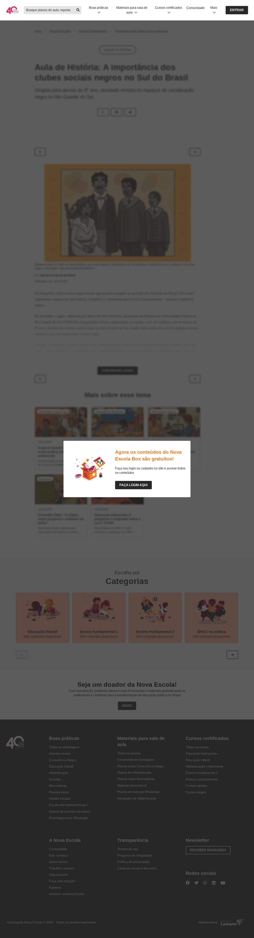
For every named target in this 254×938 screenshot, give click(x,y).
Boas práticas (98, 7)
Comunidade (195, 8)
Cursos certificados (168, 7)
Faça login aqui (133, 485)
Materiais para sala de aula (131, 10)
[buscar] (77, 10)
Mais (213, 7)
